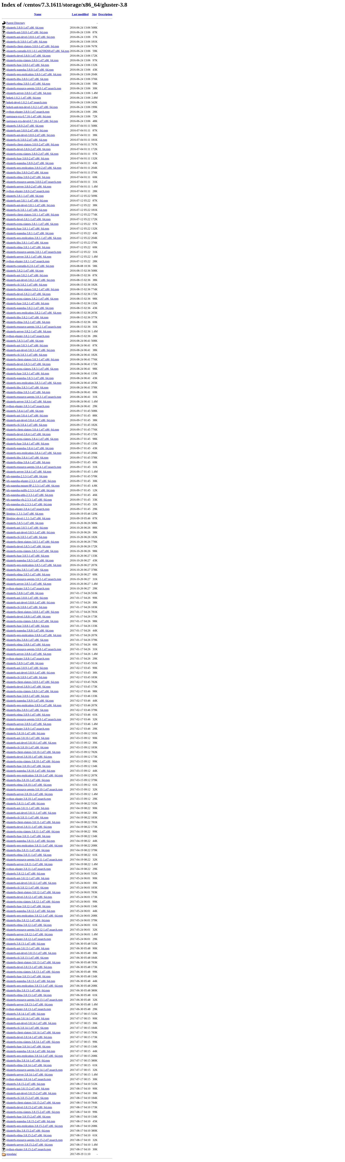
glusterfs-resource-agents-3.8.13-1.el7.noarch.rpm (34, 999)
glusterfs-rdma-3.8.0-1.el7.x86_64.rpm (28, 83)
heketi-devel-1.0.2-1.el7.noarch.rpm (26, 102)
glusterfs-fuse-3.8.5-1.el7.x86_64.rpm (27, 555)
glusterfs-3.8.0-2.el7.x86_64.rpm (24, 125)
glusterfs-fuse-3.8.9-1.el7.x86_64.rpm (27, 695)
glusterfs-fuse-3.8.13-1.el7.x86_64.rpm (28, 976)
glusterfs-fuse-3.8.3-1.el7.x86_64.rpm (27, 373)
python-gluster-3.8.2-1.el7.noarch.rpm (27, 336)
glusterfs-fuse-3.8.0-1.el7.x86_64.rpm (27, 65)
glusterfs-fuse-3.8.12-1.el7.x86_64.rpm (28, 906)
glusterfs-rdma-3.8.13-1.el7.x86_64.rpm (29, 995)
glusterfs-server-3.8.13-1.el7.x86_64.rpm (29, 1004)
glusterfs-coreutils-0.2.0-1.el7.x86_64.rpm (30, 265)
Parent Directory (15, 22)
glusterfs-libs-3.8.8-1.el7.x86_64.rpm (27, 639)
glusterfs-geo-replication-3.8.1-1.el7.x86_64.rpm (33, 237)
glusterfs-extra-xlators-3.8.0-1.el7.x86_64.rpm (32, 60)
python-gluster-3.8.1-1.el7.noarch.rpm (27, 261)
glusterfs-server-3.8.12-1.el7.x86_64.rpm (29, 934)
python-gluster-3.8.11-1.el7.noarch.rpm (28, 868)
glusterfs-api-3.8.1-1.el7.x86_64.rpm (27, 200)
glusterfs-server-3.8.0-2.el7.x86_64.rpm (28, 186)
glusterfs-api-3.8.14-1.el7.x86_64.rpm (27, 1018)
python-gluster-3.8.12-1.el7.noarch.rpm (28, 939)
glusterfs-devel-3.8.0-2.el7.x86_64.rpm (28, 149)
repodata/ (11, 1154)
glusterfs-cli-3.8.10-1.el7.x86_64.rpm (27, 747)
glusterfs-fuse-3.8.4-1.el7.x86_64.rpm (27, 443)
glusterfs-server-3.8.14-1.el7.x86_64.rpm (29, 1074)
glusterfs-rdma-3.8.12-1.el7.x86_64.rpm (29, 925)
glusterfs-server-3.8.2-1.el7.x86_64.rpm (28, 331)
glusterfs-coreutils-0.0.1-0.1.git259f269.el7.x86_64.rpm (37, 50)
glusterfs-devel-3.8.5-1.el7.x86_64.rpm (28, 546)
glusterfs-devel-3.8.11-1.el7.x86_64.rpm (29, 826)
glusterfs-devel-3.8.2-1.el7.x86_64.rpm (28, 294)
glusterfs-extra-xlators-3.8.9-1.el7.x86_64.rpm (32, 691)
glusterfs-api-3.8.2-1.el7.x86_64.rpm (27, 275)
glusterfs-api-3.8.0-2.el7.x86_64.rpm (27, 130)
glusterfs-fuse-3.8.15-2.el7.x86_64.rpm (28, 1116)
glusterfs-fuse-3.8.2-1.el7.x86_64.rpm (27, 303)
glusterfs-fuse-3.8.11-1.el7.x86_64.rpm (28, 836)
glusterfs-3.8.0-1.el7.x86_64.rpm (24, 27)
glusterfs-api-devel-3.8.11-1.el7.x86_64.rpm (31, 812)
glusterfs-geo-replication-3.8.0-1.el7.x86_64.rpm (33, 74)
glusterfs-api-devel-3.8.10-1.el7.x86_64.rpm (31, 742)
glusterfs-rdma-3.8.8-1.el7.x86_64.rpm (28, 644)
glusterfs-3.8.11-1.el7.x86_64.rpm (25, 803)
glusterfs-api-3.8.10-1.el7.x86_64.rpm (27, 738)
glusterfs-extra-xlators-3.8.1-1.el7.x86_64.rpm (32, 223)
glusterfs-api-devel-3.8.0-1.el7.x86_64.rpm (30, 36)
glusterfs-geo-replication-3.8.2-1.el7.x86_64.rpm (33, 312)
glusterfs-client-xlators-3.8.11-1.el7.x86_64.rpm (33, 822)
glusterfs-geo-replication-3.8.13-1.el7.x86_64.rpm (34, 985)
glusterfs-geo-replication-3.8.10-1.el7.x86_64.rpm (34, 775)
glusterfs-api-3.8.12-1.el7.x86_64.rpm (27, 878)
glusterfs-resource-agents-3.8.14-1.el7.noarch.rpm (34, 1069)
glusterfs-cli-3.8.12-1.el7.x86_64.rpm (27, 887)
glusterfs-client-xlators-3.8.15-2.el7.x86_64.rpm (33, 1102)
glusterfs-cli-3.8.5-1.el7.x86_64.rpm (26, 537)
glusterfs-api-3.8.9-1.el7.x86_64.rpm (27, 667)
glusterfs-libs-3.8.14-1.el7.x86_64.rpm (28, 1060)
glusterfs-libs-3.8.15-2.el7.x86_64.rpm (28, 1130)
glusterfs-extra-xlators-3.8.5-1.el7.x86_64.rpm (32, 551)
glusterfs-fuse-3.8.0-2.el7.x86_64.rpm (27, 158)
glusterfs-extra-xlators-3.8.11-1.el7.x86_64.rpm (33, 831)
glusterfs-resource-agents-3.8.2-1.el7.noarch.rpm (33, 326)
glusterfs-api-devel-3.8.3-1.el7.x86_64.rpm (30, 350)
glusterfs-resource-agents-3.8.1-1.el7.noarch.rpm (33, 251)
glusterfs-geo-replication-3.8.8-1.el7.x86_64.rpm (33, 635)
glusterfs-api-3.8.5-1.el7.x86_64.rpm (27, 527)
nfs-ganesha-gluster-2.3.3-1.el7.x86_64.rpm (31, 480)
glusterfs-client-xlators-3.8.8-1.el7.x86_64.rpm (32, 611)
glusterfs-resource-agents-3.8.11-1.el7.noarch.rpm (34, 859)
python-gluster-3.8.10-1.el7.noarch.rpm (28, 798)
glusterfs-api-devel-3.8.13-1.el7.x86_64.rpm (31, 953)
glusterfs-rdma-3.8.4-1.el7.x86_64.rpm (28, 462)
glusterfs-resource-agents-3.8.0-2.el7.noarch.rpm (33, 181)
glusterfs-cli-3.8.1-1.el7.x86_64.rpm (26, 209)
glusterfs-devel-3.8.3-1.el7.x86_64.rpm (28, 364)
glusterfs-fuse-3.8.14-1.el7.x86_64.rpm (28, 1046)
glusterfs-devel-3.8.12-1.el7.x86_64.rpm (29, 896)
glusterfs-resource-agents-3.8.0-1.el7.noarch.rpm (33, 88)
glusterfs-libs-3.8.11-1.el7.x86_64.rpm (28, 850)
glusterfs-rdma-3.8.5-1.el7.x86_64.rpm (28, 574)
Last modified (80, 14)
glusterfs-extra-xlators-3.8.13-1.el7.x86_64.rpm (33, 971)
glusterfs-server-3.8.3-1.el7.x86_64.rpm (28, 401)
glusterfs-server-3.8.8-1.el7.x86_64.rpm (28, 653)
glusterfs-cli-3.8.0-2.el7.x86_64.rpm (26, 139)
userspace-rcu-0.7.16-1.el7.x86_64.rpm (28, 116)
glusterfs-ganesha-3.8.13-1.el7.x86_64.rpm (30, 981)
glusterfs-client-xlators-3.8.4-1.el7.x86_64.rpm (32, 429)
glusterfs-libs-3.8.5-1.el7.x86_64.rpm (27, 569)
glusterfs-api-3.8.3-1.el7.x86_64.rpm (27, 345)
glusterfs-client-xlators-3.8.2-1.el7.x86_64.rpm (32, 289)
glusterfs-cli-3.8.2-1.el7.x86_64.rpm (26, 284)
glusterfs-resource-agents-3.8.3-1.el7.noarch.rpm (33, 396)
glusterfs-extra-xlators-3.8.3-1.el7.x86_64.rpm (32, 368)
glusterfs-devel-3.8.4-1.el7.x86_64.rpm (28, 434)
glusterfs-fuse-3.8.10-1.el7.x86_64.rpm (28, 766)
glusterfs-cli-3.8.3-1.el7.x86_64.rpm (26, 354)
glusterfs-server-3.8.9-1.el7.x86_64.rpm (28, 724)
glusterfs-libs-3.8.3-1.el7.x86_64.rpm (27, 387)
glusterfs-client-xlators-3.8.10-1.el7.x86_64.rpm (33, 752)
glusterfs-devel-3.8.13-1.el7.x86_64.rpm (29, 967)
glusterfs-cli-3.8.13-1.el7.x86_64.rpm (27, 957)
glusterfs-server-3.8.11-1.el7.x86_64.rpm (29, 864)
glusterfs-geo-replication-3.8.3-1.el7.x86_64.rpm (33, 382)
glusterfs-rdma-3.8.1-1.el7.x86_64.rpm (28, 247)
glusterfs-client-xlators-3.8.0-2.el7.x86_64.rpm (32, 144)
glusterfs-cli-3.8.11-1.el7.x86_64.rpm (27, 817)
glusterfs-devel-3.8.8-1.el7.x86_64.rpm (28, 616)
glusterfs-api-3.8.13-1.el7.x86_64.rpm (27, 948)
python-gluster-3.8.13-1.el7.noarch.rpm (28, 1009)
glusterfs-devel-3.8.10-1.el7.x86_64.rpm (29, 756)
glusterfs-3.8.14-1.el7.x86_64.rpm (25, 1013)
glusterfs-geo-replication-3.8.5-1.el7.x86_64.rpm (33, 565)
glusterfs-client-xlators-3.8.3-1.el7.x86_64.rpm (32, 359)
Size (94, 14)
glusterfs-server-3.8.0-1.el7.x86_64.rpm (28, 93)
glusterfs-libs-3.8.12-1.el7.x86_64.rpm (28, 920)
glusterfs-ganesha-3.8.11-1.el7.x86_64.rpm (30, 840)
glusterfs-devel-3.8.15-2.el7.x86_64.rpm (29, 1107)
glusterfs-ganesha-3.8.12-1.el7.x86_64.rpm (30, 910)
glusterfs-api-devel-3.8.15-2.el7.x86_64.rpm (31, 1093)
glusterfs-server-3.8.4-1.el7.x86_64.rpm (28, 471)
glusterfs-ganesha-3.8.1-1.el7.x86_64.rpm (30, 233)
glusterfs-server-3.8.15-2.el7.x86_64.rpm (29, 1144)
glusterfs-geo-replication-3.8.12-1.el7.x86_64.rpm (34, 915)
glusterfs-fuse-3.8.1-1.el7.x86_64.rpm (27, 228)
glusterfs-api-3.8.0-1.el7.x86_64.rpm (27, 32)
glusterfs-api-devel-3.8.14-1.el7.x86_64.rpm (31, 1023)
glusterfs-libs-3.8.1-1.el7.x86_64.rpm (27, 242)
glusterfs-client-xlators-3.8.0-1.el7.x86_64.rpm (32, 46)
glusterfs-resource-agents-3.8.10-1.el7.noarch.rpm (34, 789)
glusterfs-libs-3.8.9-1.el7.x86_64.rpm (27, 710)
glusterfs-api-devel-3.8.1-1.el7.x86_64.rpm (30, 205)
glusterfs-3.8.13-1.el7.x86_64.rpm (25, 943)
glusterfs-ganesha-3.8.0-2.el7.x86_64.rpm (30, 163)
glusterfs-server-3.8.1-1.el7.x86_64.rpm (28, 256)
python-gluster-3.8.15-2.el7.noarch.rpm (28, 1149)
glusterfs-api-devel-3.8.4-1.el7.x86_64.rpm (30, 420)
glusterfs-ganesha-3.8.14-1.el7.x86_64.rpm (30, 1051)
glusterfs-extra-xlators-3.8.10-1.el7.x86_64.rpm (33, 761)
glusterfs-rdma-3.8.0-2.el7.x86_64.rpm (28, 177)
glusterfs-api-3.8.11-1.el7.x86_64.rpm (27, 808)
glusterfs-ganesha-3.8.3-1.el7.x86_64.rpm (30, 378)
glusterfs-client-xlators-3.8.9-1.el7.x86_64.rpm (32, 681)
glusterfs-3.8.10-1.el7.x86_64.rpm (25, 733)
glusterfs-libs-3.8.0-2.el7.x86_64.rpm (27, 172)
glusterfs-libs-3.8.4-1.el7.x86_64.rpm (27, 457)
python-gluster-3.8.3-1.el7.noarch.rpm (27, 406)
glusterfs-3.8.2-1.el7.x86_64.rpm (24, 270)
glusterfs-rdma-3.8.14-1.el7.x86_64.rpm (29, 1065)
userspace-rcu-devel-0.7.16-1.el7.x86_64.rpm (32, 121)
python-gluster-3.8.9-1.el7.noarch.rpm (27, 728)
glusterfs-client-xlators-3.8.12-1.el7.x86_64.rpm (33, 892)
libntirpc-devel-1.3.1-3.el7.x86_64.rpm (28, 518)
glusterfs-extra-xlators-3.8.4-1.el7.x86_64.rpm (32, 438)
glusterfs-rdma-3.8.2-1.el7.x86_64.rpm (28, 322)
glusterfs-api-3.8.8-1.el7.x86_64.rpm (27, 597)
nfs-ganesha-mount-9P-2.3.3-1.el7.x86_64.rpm (32, 485)
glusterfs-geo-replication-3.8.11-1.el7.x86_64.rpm (34, 845)
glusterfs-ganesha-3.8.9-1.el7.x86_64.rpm (30, 700)
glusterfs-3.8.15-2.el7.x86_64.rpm (25, 1083)
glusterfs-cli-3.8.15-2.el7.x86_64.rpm (27, 1097)
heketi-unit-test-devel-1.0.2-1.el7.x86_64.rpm (32, 107)
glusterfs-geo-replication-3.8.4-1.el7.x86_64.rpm (33, 452)
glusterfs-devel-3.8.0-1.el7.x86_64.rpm (28, 55)
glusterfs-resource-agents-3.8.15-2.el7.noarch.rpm (34, 1140)
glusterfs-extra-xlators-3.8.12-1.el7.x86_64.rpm (33, 901)
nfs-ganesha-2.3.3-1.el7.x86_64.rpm (26, 476)
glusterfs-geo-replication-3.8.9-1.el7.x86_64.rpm (33, 705)
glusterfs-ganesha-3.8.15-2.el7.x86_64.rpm (30, 1121)
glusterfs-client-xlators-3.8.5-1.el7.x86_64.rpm (32, 541)
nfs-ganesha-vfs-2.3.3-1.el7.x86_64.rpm (29, 499)
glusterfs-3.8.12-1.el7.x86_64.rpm (25, 873)
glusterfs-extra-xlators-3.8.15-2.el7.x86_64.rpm (33, 1111)
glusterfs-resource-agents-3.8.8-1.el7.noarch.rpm (33, 649)
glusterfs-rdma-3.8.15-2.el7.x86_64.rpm (29, 1135)
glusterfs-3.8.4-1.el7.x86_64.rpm (24, 410)
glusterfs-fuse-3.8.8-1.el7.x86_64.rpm (27, 625)
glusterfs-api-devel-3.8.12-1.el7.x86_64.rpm (31, 882)
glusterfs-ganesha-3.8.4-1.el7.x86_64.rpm (30, 448)
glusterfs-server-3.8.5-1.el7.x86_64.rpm (28, 583)
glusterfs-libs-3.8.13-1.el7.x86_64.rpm (28, 990)
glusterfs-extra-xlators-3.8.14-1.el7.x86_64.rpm (33, 1041)
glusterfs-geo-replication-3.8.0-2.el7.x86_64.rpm (33, 167)
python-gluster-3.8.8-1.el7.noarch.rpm (27, 658)
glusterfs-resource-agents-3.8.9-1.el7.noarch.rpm (33, 719)
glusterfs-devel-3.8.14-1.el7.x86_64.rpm (29, 1037)
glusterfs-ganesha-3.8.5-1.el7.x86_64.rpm (30, 560)
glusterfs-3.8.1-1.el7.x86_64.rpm (24, 195)
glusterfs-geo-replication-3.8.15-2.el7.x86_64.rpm (34, 1125)
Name (37, 14)
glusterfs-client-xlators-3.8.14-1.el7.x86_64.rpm (33, 1032)
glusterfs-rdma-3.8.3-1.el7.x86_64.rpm (28, 392)
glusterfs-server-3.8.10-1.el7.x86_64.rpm (29, 794)
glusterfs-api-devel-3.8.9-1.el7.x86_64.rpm (30, 672)
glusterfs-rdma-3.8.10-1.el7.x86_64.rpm (29, 784)
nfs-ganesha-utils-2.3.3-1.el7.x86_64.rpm (29, 495)
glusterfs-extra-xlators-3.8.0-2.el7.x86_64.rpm (32, 153)
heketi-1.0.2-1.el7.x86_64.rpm (23, 97)
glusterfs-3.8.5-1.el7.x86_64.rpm (24, 523)
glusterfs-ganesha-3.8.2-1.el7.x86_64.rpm (30, 308)
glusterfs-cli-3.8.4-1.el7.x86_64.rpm (26, 424)
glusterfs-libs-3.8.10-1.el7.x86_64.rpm (28, 780)
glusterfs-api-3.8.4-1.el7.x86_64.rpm (27, 415)
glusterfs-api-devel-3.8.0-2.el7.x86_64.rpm (30, 135)
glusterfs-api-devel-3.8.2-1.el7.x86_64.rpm (30, 280)
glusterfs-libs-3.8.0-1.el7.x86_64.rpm (27, 79)
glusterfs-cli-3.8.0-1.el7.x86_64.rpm (26, 41)
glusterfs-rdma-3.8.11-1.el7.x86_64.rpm (28, 854)
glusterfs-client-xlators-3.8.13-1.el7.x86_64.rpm (33, 962)
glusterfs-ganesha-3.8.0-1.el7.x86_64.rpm (30, 69)
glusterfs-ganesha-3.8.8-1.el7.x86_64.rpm (30, 630)
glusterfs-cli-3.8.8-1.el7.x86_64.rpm (26, 607)
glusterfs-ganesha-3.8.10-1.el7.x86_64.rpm (30, 770)
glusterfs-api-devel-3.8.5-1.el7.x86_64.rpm (30, 532)
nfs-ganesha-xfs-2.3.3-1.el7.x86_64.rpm (29, 504)
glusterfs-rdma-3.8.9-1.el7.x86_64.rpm (28, 714)
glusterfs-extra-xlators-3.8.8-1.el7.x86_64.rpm (32, 621)
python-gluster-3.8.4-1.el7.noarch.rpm (27, 509)
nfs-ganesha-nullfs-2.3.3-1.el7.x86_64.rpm (30, 490)
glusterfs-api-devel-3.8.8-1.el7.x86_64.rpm (30, 602)
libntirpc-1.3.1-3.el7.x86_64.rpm (24, 513)
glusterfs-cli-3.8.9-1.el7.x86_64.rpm (26, 677)
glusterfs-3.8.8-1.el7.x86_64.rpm (24, 593)
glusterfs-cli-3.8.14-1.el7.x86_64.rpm (27, 1027)
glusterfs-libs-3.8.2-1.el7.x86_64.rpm (27, 317)
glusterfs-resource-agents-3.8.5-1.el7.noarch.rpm (33, 579)
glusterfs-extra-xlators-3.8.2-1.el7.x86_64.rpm (32, 298)
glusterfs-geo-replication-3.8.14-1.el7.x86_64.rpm (34, 1055)
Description (105, 14)
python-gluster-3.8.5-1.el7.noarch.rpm (27, 588)
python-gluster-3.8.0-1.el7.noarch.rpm (27, 111)
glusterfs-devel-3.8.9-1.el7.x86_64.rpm (28, 686)
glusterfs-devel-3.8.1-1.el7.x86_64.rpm (28, 219)
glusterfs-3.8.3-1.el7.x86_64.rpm (24, 340)
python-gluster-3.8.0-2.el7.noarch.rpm (27, 191)
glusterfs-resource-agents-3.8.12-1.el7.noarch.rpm (34, 929)
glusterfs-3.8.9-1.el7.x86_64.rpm (24, 663)
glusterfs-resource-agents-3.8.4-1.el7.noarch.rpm (33, 466)
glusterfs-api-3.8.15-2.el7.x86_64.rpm (27, 1088)
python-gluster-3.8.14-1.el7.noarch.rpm (28, 1079)
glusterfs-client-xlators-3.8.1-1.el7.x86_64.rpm (32, 214)
